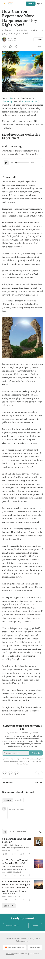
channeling (7, 101)
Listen (39, 39)
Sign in (39, 3)
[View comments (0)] (10, 46)
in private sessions (30, 101)
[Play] (6, 162)
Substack (10, 953)
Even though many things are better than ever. (14, 892)
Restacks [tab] (18, 800)
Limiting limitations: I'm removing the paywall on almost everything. (16, 846)
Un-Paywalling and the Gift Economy (16, 840)
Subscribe (30, 3)
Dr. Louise (12, 38)
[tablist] (13, 800)
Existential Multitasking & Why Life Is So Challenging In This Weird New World (16, 884)
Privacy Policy (22, 764)
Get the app (35, 947)
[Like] (4, 46)
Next (37, 782)
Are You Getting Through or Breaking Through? (15, 862)
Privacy (31, 938)
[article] (22, 846)
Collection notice (23, 941)
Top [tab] (5, 832)
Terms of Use (34, 759)
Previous (9, 782)
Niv (10, 98)
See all (7, 905)
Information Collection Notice (27, 761)
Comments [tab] (8, 800)
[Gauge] (38, 162)
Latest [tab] (11, 832)
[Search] (40, 831)
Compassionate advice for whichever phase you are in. (14, 867)
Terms (37, 938)
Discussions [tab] (21, 832)
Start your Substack (15, 947)
